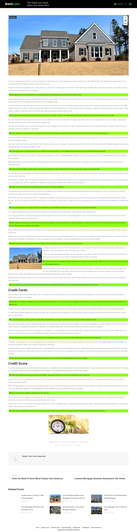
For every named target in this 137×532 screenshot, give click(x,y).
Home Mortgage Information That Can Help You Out (32, 508)
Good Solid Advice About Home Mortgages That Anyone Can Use (74, 497)
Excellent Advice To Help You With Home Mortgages (32, 497)
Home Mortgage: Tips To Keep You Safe (115, 508)
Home (120, 4)
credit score (70, 445)
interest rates (78, 445)
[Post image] (13, 499)
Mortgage (13, 17)
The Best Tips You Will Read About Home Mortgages (115, 497)
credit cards (62, 445)
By (69, 442)
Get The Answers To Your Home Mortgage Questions (73, 508)
